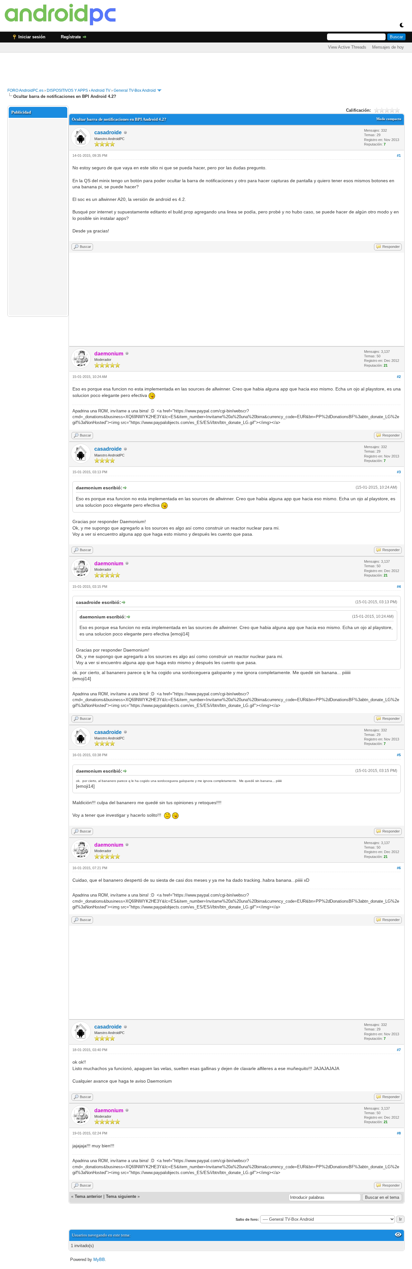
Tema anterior (88, 1196)
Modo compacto (388, 119)
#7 (399, 1050)
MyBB (99, 1259)
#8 (399, 1133)
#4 (399, 586)
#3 (399, 472)
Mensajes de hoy (388, 47)
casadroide (108, 132)
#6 (399, 868)
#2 (399, 377)
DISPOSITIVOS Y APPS (67, 90)
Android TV (100, 90)
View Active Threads (347, 47)
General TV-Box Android (135, 90)
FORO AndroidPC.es (25, 90)
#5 (399, 755)
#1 (399, 155)
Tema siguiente (121, 1196)
